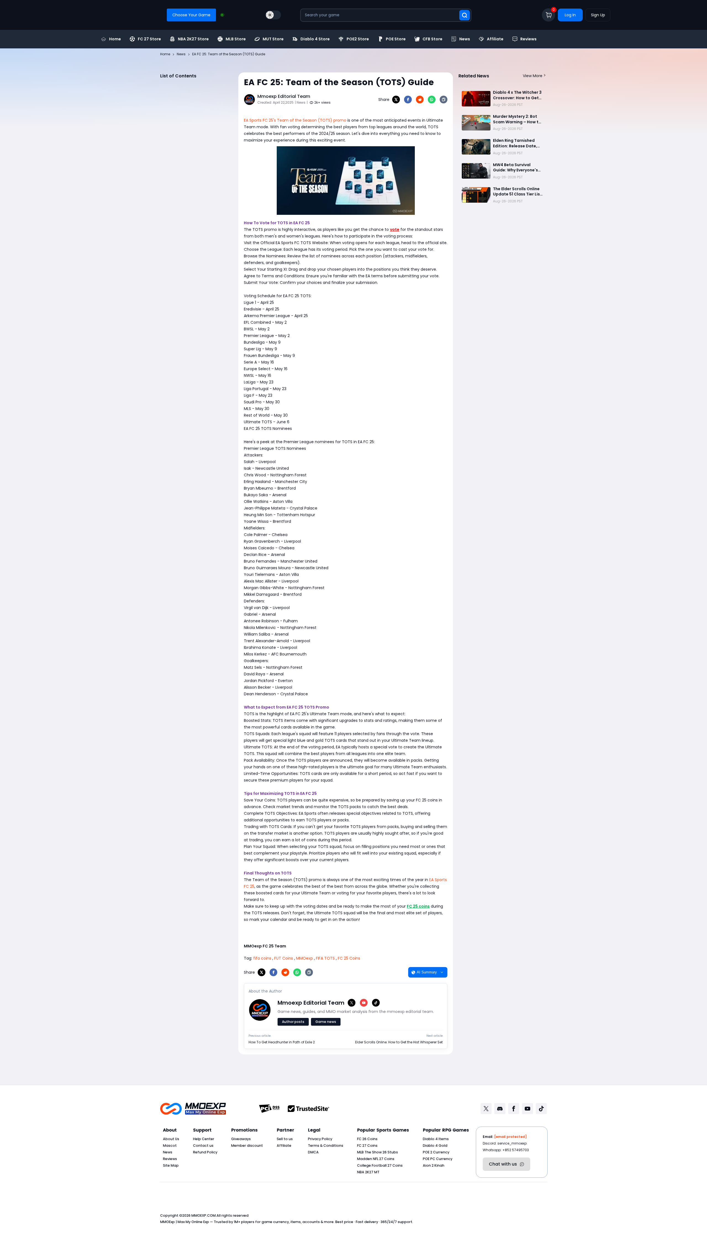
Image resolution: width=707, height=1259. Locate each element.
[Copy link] (443, 99)
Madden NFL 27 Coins (375, 1158)
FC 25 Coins (349, 958)
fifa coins (262, 958)
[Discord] (499, 1108)
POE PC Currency (437, 1158)
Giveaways (241, 1139)
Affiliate (495, 39)
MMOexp (304, 958)
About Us (171, 1139)
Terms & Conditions (325, 1145)
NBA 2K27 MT (368, 1172)
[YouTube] (364, 1003)
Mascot (170, 1145)
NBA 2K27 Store (193, 39)
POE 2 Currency (436, 1152)
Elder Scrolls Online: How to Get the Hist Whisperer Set (399, 1042)
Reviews (528, 39)
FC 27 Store (149, 39)
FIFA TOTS (325, 958)
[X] (396, 99)
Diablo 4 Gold (435, 1145)
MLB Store (236, 39)
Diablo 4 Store (315, 39)
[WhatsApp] (432, 99)
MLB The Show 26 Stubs (377, 1152)
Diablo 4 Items (436, 1139)
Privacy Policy (320, 1139)
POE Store (396, 39)
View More (532, 76)
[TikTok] (376, 1003)
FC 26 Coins (367, 1139)
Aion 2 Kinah (433, 1165)
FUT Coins (283, 958)
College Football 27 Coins (380, 1165)
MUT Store (273, 39)
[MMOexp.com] (193, 1109)
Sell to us (285, 1139)
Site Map (171, 1165)
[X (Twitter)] (351, 1003)
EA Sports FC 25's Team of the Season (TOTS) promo (295, 120)
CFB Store (432, 39)
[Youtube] (527, 1108)
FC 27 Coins (367, 1145)
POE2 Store (358, 39)
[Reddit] (420, 99)
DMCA (313, 1152)
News (464, 39)
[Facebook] (408, 99)
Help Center (203, 1139)
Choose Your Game (191, 15)
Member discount (247, 1145)
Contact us (203, 1145)
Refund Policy (205, 1152)
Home (115, 39)
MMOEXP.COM (203, 1215)
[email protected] (510, 1136)
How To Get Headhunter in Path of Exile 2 (282, 1042)
